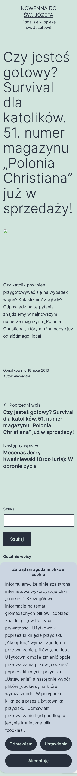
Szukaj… (11, 509)
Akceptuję (38, 760)
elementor (22, 376)
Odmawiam (21, 744)
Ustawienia (56, 744)
